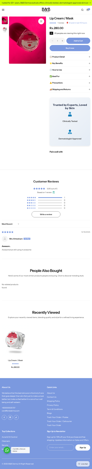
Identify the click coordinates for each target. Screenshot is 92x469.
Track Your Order (54, 425)
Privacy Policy (53, 405)
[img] (7, 232)
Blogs (49, 413)
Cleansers (6, 441)
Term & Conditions (55, 409)
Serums (5, 445)
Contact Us (51, 397)
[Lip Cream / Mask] (15, 340)
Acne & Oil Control (9, 437)
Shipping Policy (53, 401)
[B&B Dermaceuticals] (46, 10)
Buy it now (70, 48)
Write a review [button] (46, 214)
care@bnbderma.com (11, 411)
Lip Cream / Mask (15, 360)
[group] (27, 40)
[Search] (82, 9)
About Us (51, 393)
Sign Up (83, 447)
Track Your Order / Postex (57, 417)
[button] (53, 23)
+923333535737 (8, 408)
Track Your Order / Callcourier (59, 421)
